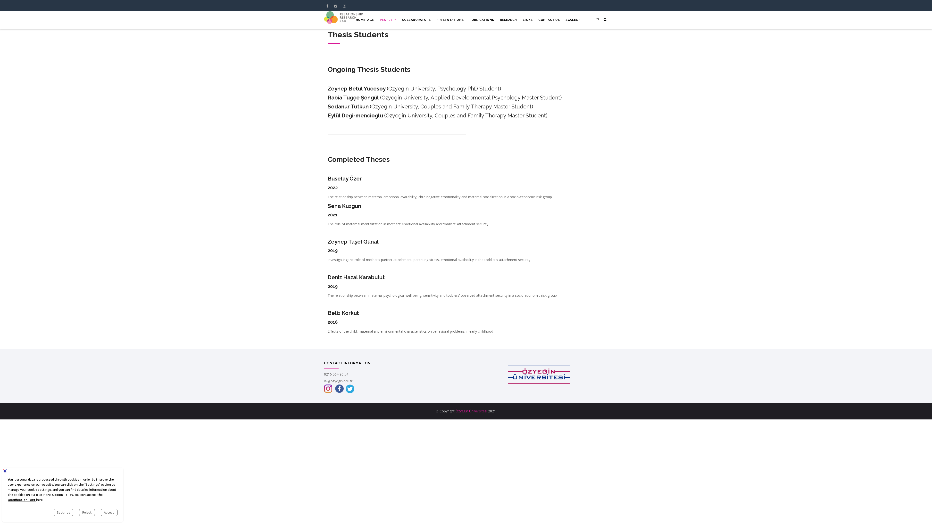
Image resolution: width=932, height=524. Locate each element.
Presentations (450, 20)
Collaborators (416, 20)
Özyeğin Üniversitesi (471, 411)
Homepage (365, 20)
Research (508, 20)
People (387, 20)
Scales (572, 20)
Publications (482, 20)
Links (528, 20)
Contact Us (549, 20)
